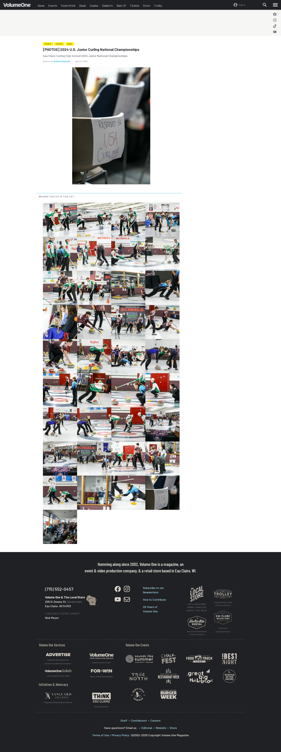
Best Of (121, 5)
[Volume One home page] (19, 6)
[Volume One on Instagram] (275, 20)
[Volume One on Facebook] (275, 14)
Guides (94, 5)
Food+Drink (68, 5)
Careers (155, 720)
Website (161, 728)
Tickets (134, 5)
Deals (82, 5)
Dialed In (107, 5)
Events (52, 5)
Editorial (146, 728)
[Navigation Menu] (275, 5)
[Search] (265, 5)
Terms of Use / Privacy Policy (110, 735)
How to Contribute (154, 599)
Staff (123, 720)
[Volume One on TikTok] (275, 26)
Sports (48, 44)
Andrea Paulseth (62, 61)
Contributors (139, 720)
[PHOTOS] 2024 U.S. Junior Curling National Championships (91, 49)
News (41, 5)
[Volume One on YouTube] (275, 32)
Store (146, 5)
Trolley (158, 5)
